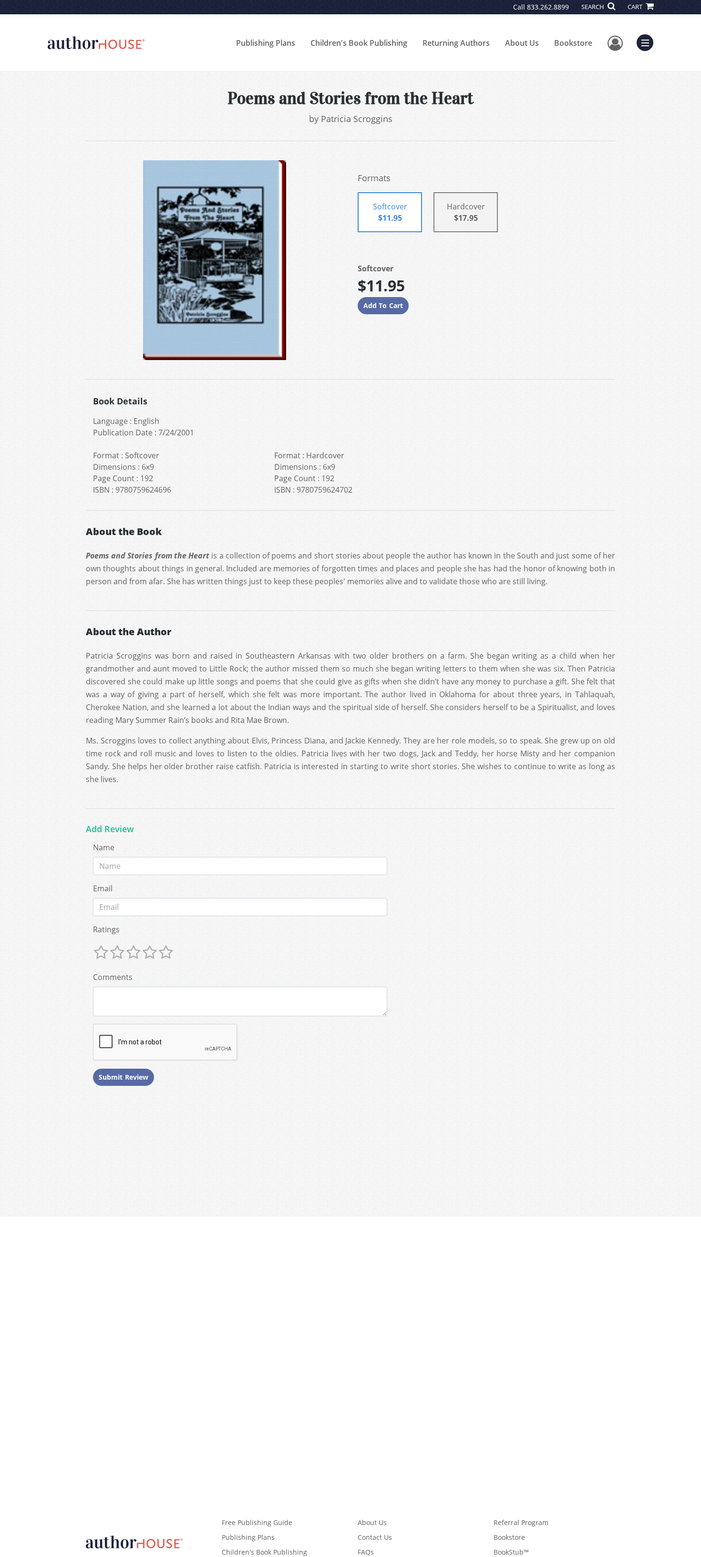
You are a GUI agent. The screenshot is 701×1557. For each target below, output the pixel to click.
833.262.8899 (548, 6)
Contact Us (375, 1537)
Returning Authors (456, 43)
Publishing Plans (265, 43)
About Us (522, 43)
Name (103, 847)
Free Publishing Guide (257, 1522)
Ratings (106, 929)
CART (636, 6)
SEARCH (593, 6)
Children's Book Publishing (358, 43)
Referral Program (521, 1522)
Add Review (110, 829)
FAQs (366, 1552)
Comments (113, 977)
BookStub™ (511, 1552)
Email (103, 888)
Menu (648, 41)
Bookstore (573, 43)
